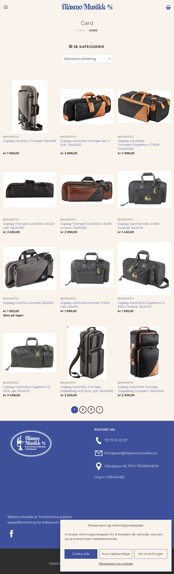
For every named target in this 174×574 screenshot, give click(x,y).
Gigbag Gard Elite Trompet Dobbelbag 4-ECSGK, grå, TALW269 (86, 389)
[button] (5, 7)
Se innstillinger (150, 554)
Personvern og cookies (116, 564)
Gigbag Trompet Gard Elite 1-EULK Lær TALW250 (29, 226)
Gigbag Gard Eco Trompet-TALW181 (29, 141)
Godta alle (81, 554)
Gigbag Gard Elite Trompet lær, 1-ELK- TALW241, (85, 143)
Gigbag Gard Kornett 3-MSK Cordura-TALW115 (139, 226)
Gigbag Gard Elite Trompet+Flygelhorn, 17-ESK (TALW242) (139, 145)
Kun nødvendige (116, 554)
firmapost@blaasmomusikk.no (130, 453)
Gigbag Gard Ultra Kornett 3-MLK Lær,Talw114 (85, 305)
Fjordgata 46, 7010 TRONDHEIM (132, 466)
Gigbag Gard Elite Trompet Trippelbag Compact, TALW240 (141, 389)
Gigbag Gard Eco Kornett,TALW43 (28, 303)
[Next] (99, 409)
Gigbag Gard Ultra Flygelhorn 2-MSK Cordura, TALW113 (142, 305)
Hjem (80, 30)
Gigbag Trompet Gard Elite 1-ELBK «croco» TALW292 (86, 226)
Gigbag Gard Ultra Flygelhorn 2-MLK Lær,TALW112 (27, 389)
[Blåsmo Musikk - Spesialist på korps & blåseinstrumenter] (87, 7)
